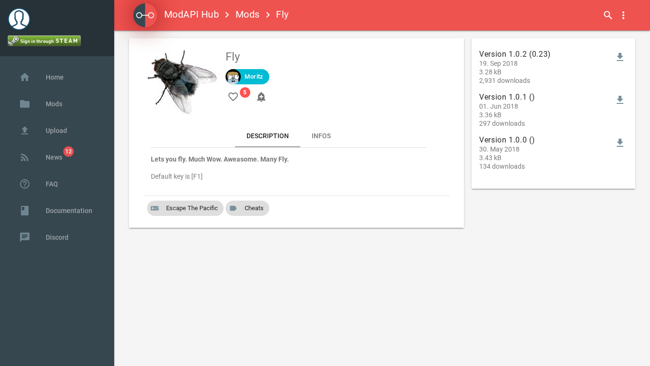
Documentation (55, 210)
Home (41, 77)
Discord (44, 237)
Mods (248, 14)
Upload (43, 130)
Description (267, 136)
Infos (321, 136)
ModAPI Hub (191, 14)
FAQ (38, 184)
